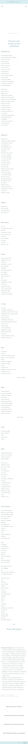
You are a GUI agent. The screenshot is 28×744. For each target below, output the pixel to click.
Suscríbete (20, 742)
